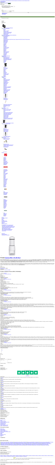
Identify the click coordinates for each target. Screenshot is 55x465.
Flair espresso (5, 38)
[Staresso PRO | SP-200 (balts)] (4, 444)
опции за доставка (7, 269)
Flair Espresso (5, 179)
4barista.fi (43, 455)
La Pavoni (5, 43)
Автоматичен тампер (6, 80)
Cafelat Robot (5, 37)
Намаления (26, 0)
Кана (4, 111)
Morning (5, 186)
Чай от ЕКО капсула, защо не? (6, 228)
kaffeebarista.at (9, 456)
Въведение (3, 233)
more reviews (27, 375)
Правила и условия (3, 422)
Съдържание (2, 432)
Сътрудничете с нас (3, 423)
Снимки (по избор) (3, 363)
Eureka (4, 62)
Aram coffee (5, 161)
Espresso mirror (6, 99)
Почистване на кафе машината (8, 104)
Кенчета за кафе (6, 117)
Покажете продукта (3, 268)
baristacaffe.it (17, 456)
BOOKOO (5, 164)
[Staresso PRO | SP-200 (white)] (44, 444)
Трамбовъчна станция (7, 90)
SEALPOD (5, 194)
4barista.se (36, 455)
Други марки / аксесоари (7, 136)
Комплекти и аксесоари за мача (8, 118)
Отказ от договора (2, 430)
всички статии (4, 230)
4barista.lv (45, 455)
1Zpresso (5, 157)
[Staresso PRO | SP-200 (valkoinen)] (46, 443)
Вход (28, 12)
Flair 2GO (24, 39)
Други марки (5, 68)
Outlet (28, 0)
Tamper (4, 78)
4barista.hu (8, 455)
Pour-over (5, 49)
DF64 (4, 172)
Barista (5, 76)
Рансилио (5, 46)
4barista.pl (14, 455)
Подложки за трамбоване (7, 87)
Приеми (4, 464)
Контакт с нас (2, 428)
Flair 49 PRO (7, 39)
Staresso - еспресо (6, 31)
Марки (3, 152)
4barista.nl (27, 455)
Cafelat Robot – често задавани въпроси (7, 225)
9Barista (5, 160)
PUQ (4, 191)
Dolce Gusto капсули (6, 139)
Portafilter (5, 93)
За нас (1, 0)
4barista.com (20, 455)
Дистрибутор (5, 81)
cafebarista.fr (5, 456)
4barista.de (17, 455)
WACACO (5, 205)
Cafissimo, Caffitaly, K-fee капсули (8, 145)
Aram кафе (5, 53)
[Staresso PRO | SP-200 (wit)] (4, 443)
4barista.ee (5, 273)
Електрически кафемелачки (7, 59)
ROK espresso (5, 42)
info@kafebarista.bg (3, 1)
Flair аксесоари (28, 39)
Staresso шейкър (6, 131)
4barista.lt (49, 455)
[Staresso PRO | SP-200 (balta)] (13, 444)
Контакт (9, 0)
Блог (11, 0)
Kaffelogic (5, 214)
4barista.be (5, 294)
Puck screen (5, 84)
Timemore (5, 67)
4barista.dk (33, 455)
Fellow (4, 70)
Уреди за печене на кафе (7, 110)
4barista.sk (5, 328)
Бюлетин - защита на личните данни (5, 431)
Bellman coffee (5, 40)
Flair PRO (10, 39)
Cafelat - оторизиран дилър (4, 425)
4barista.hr (24, 455)
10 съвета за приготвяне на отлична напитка (8, 227)
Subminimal (5, 128)
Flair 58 (5, 39)
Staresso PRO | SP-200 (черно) (7, 301)
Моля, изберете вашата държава (6, 6)
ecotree (4, 175)
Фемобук (5, 206)
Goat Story (5, 182)
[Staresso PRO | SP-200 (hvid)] (20, 443)
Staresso (5, 199)
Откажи (1, 464)
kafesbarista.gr (13, 456)
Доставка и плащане (5, 0)
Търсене (9, 3)
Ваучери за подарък (21, 0)
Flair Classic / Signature (15, 39)
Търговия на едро (16, 0)
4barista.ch (1, 456)
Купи (6, 268)
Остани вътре (5, 7)
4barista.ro (11, 455)
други (4, 107)
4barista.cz (5, 278)
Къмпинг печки (6, 34)
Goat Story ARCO (6, 74)
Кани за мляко (5, 91)
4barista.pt (39, 455)
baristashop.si (25, 456)
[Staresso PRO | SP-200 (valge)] (21, 444)
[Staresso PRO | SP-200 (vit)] (29, 443)
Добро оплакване (2, 429)
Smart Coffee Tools (6, 52)
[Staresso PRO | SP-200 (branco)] (37, 443)
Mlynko (5, 71)
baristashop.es (21, 456)
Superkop (5, 55)
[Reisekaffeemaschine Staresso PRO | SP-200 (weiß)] (33, 444)
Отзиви (13, 0)
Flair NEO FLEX (20, 39)
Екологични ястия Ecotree (7, 114)
